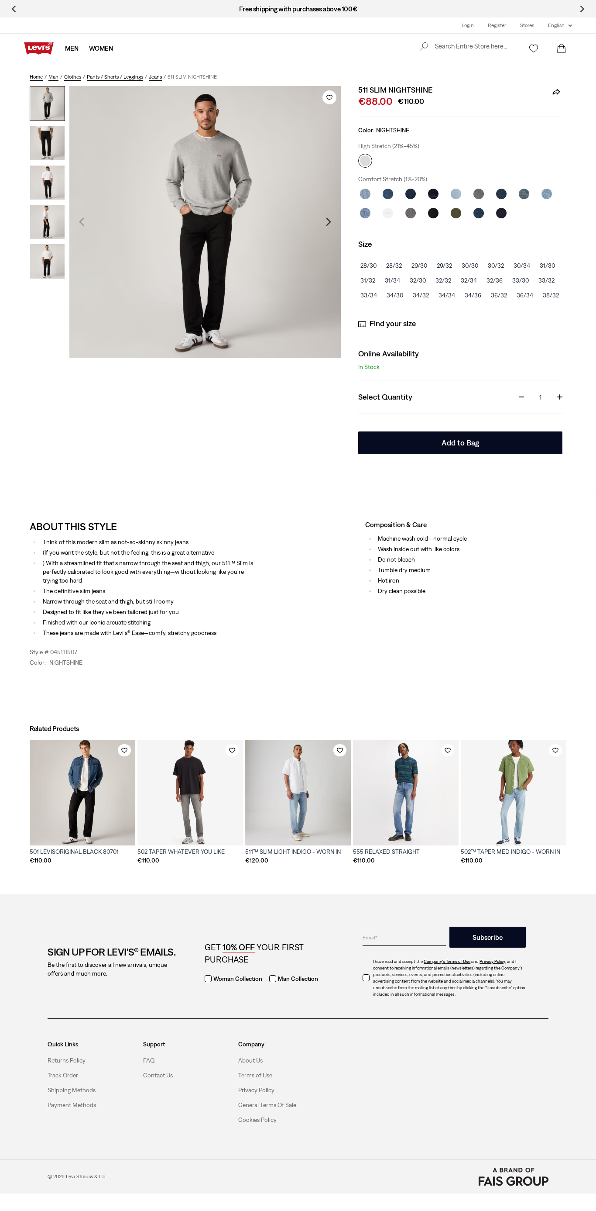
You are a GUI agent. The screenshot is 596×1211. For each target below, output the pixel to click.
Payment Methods (72, 1104)
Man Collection (298, 978)
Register (497, 25)
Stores (527, 25)
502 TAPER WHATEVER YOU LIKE (181, 851)
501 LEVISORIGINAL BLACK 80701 (74, 851)
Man (53, 77)
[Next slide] (582, 9)
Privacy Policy (256, 1090)
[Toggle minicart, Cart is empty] (561, 48)
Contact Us (158, 1075)
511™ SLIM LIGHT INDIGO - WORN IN (293, 851)
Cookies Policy (257, 1119)
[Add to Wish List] (329, 97)
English (556, 25)
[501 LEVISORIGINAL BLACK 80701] (82, 792)
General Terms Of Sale (267, 1104)
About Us (250, 1060)
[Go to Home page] (39, 48)
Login (468, 25)
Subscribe (488, 937)
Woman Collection (237, 978)
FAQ (149, 1060)
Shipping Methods (72, 1090)
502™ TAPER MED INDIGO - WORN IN (510, 851)
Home (36, 77)
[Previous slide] (14, 9)
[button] (465, 45)
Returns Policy (67, 1060)
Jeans (155, 77)
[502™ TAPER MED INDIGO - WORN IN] (513, 792)
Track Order (63, 1075)
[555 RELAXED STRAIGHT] (406, 792)
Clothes (72, 77)
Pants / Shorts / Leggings (115, 77)
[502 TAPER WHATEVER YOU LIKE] (190, 792)
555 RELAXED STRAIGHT (386, 851)
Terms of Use (255, 1075)
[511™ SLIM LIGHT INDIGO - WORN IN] (298, 792)
